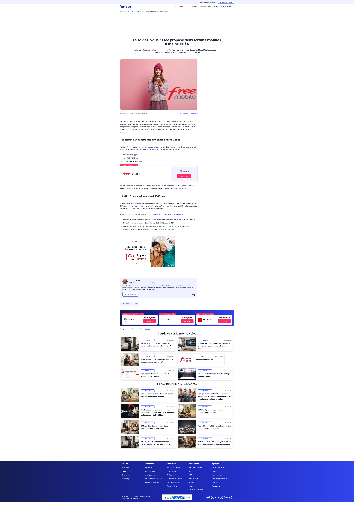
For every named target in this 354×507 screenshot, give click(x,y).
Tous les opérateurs (196, 490)
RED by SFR (193, 479)
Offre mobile (126, 304)
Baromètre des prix (173, 482)
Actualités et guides (173, 467)
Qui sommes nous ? (218, 467)
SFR (190, 475)
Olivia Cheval (124, 114)
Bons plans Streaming (151, 482)
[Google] (208, 497)
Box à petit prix (149, 471)
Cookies (214, 482)
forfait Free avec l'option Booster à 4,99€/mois (166, 214)
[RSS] (230, 497)
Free (136, 304)
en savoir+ (147, 329)
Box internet (126, 467)
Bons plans (148, 467)
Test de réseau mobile (174, 479)
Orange (191, 482)
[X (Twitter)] (212, 497)
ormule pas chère (149, 149)
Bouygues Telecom (196, 467)
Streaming (125, 479)
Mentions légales (217, 475)
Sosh (191, 486)
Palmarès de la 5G (173, 486)
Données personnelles (219, 479)
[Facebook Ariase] (217, 497)
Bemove (148, 496)
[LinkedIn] (193, 294)
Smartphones (126, 475)
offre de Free (136, 203)
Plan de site (216, 486)
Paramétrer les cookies (130, 498)
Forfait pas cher (149, 475)
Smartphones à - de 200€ (153, 479)
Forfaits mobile (127, 471)
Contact (214, 471)
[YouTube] (221, 497)
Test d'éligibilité (172, 471)
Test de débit (171, 475)
